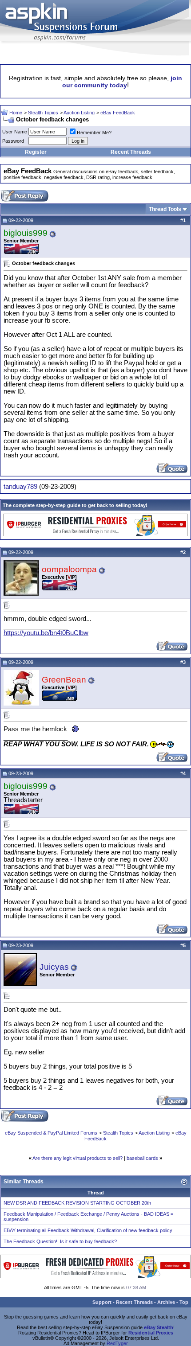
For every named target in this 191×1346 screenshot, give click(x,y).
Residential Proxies (150, 1332)
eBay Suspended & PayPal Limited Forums (51, 1132)
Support (101, 1302)
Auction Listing (79, 112)
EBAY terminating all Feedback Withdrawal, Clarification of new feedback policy (88, 1230)
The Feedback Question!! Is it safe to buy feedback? (60, 1241)
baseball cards (142, 1158)
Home (15, 112)
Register (36, 152)
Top (183, 1302)
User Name (14, 131)
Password (13, 141)
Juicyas (54, 966)
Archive (166, 1302)
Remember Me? (94, 132)
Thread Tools (165, 209)
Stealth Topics (43, 112)
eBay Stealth (158, 1327)
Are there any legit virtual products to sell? (77, 1158)
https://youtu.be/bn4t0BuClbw (46, 632)
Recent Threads (131, 152)
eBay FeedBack (117, 112)
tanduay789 (20, 486)
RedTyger (117, 1343)
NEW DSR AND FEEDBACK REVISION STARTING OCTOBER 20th (77, 1203)
